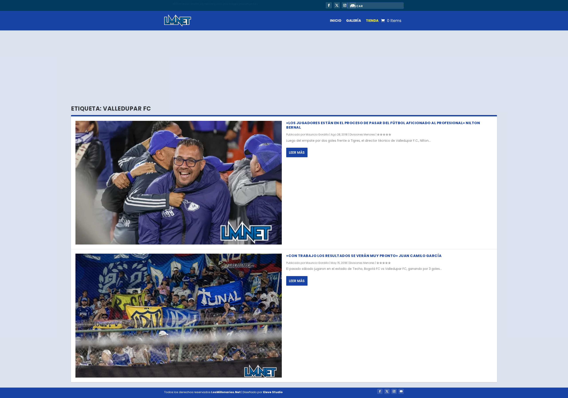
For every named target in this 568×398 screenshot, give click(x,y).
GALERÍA (353, 20)
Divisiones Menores (362, 134)
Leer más (297, 152)
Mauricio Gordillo (317, 134)
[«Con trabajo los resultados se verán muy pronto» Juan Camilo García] (178, 316)
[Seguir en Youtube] (401, 391)
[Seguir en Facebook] (329, 5)
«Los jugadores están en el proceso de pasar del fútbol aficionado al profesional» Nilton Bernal (383, 125)
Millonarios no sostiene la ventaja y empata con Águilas (216, 4)
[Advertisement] (284, 64)
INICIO (335, 20)
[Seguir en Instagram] (345, 5)
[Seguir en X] (337, 5)
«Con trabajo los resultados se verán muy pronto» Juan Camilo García (364, 255)
